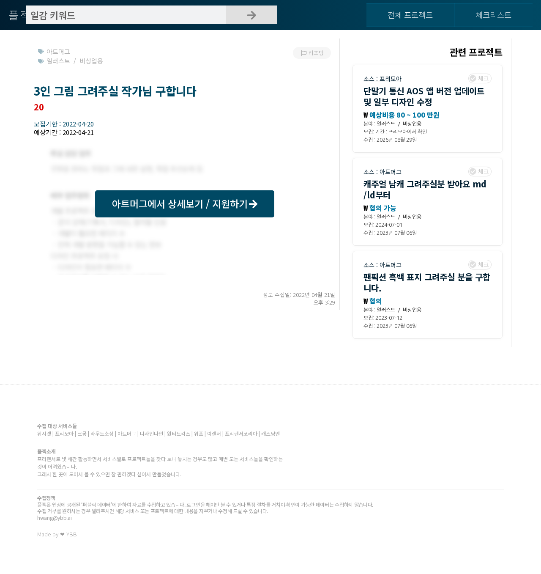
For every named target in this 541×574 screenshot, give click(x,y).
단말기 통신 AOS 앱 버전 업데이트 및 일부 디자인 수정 (423, 96)
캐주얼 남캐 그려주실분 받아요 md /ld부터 (424, 189)
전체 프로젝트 (410, 14)
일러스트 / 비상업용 (399, 123)
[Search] (251, 14)
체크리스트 (493, 14)
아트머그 (391, 172)
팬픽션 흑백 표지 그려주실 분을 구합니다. (426, 282)
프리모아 (391, 78)
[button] (184, 203)
